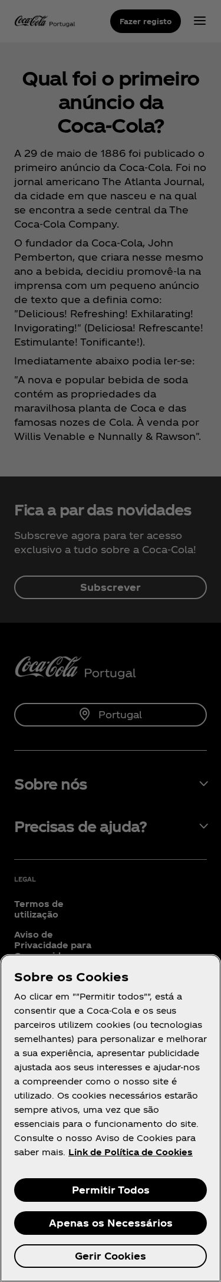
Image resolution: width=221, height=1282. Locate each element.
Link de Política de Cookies (130, 1152)
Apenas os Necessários (111, 1222)
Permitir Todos (111, 1189)
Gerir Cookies (110, 1255)
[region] (110, 1118)
